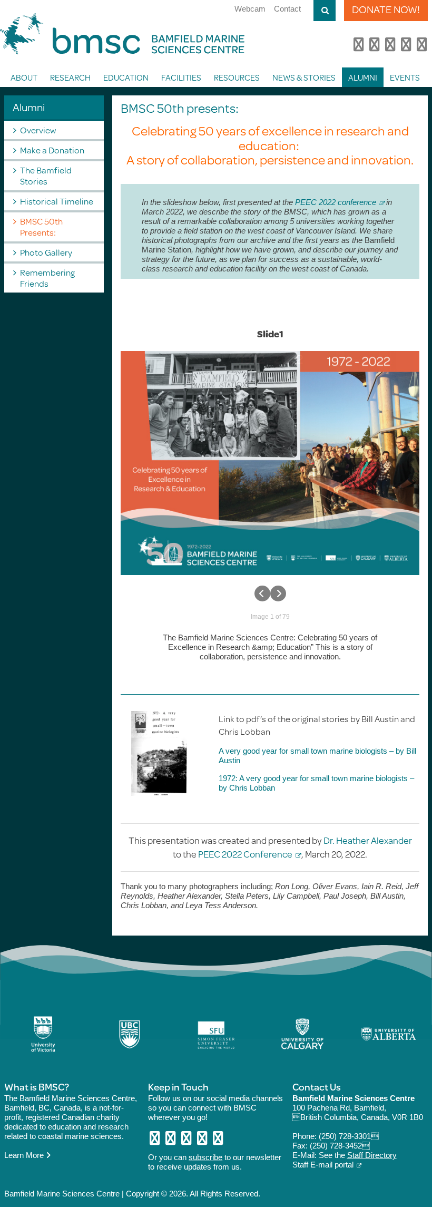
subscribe (205, 1157)
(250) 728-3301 (349, 1136)
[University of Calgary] (302, 1034)
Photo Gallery (46, 252)
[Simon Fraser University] (216, 1034)
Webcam (250, 8)
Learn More (25, 1155)
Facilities (181, 77)
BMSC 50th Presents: (41, 227)
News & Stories (304, 77)
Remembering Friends (47, 278)
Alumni (362, 77)
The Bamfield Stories (46, 175)
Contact (287, 8)
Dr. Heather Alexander (367, 840)
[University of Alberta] (389, 1034)
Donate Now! (386, 9)
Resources (237, 77)
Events (405, 77)
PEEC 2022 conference (335, 202)
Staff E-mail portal (323, 1164)
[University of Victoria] (43, 1034)
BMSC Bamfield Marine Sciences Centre (122, 34)
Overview (38, 130)
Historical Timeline (56, 201)
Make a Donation (52, 150)
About (24, 77)
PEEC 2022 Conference (245, 854)
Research (70, 77)
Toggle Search (324, 10)
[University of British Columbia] (130, 1034)
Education (126, 77)
